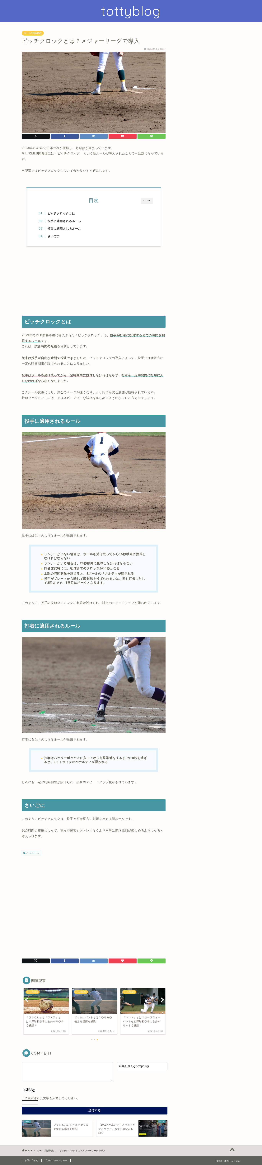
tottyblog (131, 11)
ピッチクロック (32, 853)
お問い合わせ (32, 1160)
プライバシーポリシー (56, 1160)
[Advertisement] (94, 281)
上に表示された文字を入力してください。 (51, 1098)
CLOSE (147, 201)
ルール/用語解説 (33, 33)
